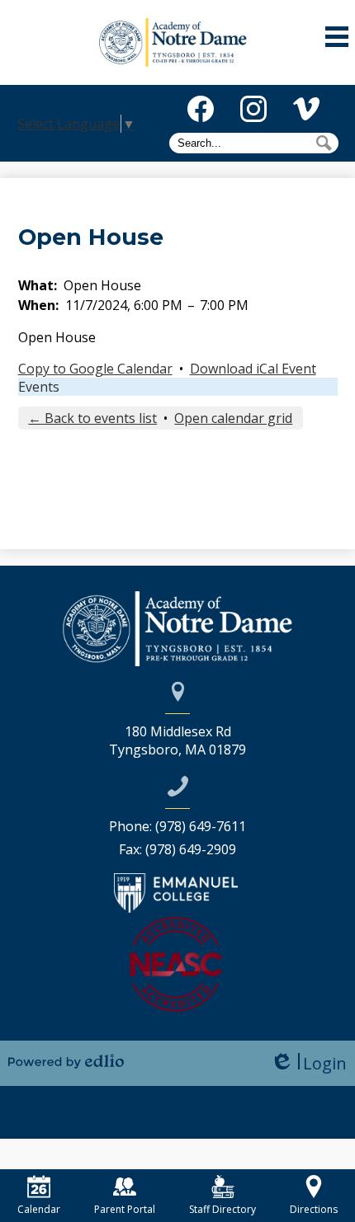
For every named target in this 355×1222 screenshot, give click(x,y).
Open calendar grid (233, 418)
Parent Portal (124, 1209)
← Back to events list (92, 418)
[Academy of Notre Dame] (178, 42)
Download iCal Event (253, 369)
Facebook (200, 109)
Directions (314, 1209)
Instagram (253, 109)
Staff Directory (222, 1209)
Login (308, 1063)
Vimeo (306, 109)
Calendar (38, 1209)
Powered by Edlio (66, 1061)
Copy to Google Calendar (95, 369)
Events (38, 387)
